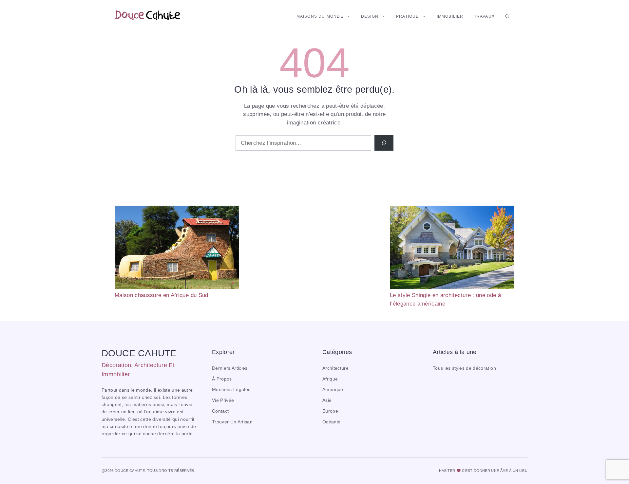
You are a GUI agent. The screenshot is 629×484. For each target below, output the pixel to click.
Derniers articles (230, 368)
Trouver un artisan (232, 421)
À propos (222, 379)
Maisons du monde (319, 16)
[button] (507, 16)
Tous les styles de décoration (464, 368)
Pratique (407, 16)
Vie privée (223, 400)
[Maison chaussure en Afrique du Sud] (177, 248)
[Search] (383, 143)
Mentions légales (231, 389)
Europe (330, 411)
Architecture (335, 368)
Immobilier (450, 16)
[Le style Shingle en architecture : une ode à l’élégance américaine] (452, 248)
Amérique (332, 389)
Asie (327, 400)
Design (369, 16)
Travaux (484, 16)
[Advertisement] (314, 251)
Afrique (330, 379)
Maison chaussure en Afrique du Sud (161, 295)
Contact (220, 411)
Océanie (331, 421)
